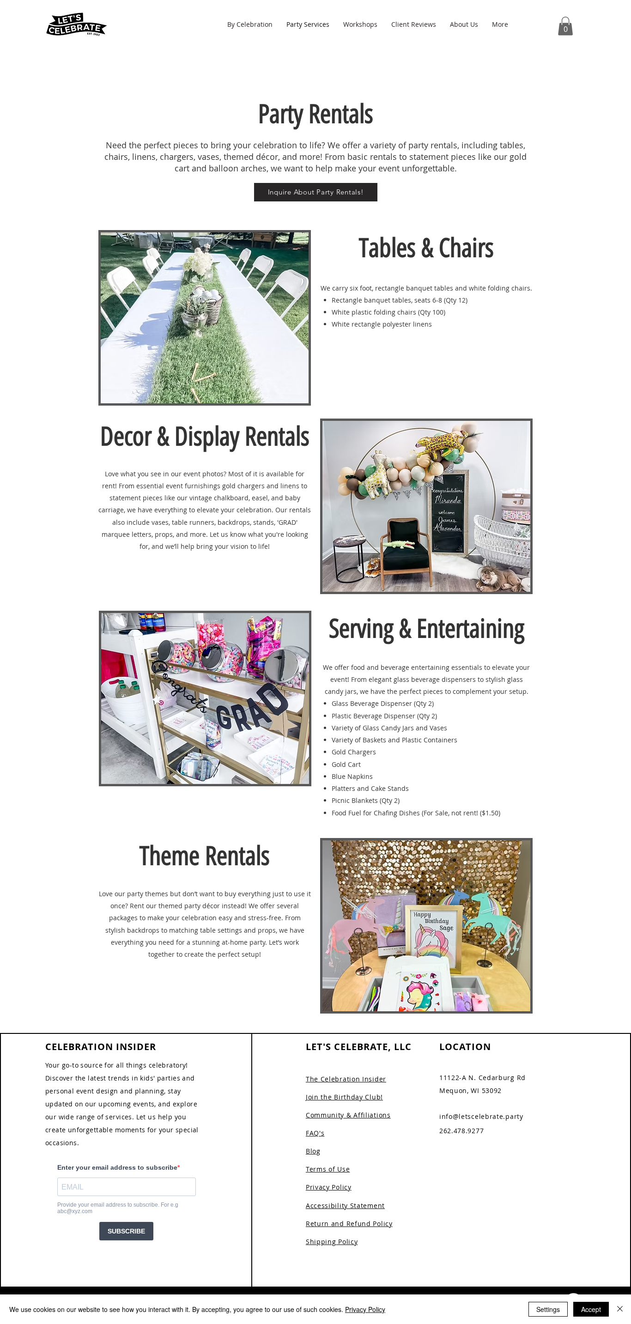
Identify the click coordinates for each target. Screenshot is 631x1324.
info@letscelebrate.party (481, 1116)
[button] (249, 24)
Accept (591, 1309)
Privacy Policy (365, 1309)
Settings (548, 1309)
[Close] (619, 1309)
